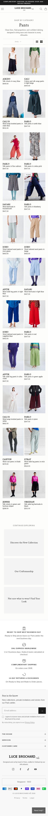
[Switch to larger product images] (37, 41)
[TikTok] (28, 769)
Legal (32, 798)
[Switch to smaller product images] (41, 41)
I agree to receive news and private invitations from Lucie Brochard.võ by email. (25, 718)
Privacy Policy (29, 722)
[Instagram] (13, 769)
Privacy (17, 798)
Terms (25, 798)
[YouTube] (35, 769)
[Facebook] (20, 769)
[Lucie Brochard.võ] (24, 757)
